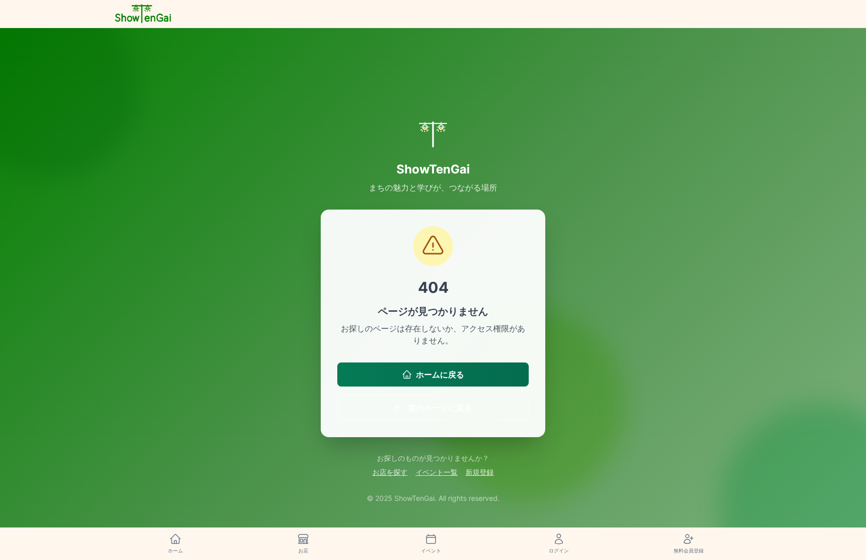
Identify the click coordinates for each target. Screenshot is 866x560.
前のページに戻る (440, 408)
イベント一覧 (436, 472)
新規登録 (480, 472)
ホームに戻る (440, 374)
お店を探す (389, 472)
